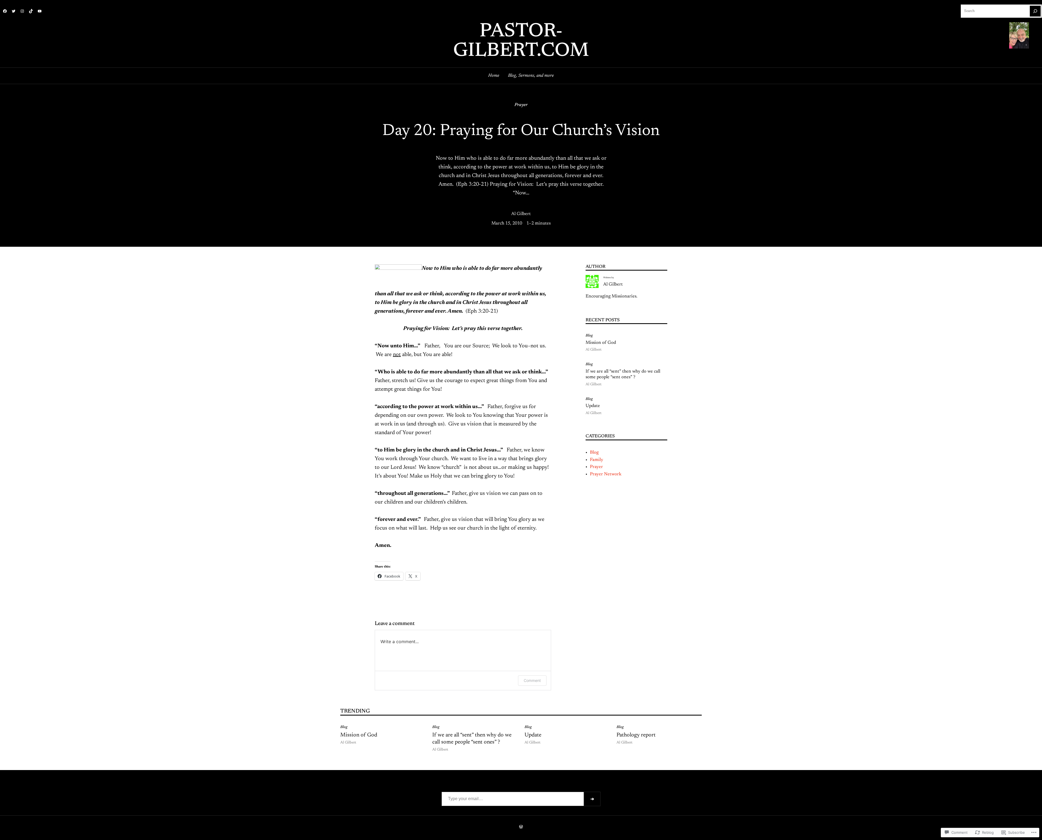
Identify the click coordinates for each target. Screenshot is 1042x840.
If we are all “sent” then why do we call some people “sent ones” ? (623, 374)
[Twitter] (13, 11)
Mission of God (601, 343)
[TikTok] (31, 11)
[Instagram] (22, 11)
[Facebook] (5, 11)
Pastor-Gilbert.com (521, 41)
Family (596, 460)
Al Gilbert (521, 214)
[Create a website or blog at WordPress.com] (521, 827)
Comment (532, 680)
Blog (589, 336)
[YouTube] (39, 11)
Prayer (521, 105)
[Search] (1035, 11)
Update (593, 406)
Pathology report (636, 735)
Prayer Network (605, 474)
